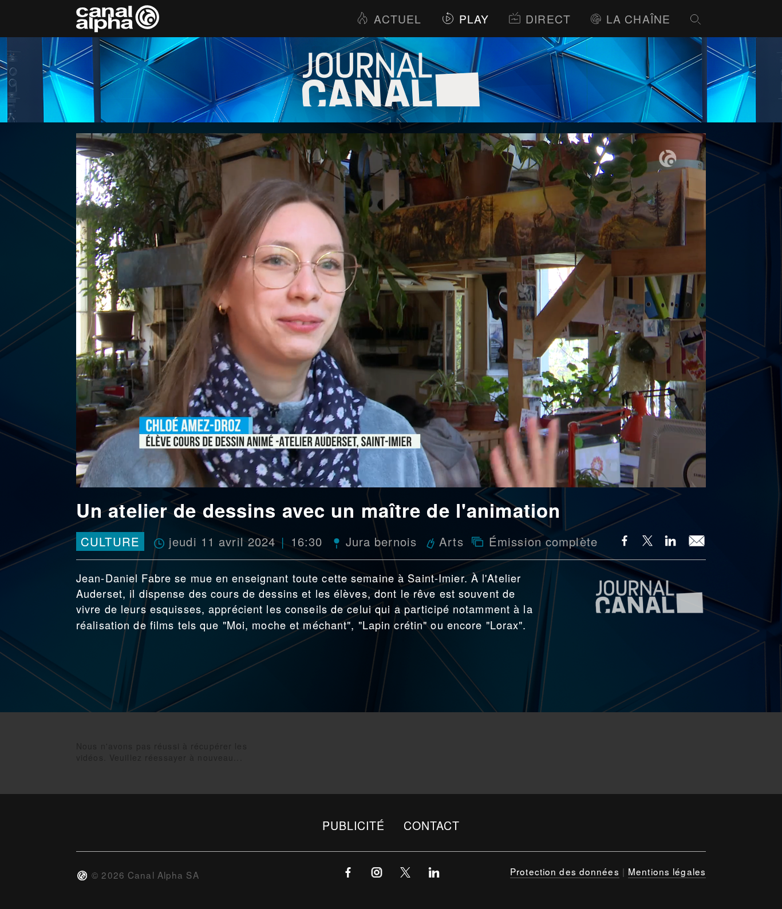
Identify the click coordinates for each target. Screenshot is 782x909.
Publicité (353, 825)
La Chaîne (638, 18)
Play (474, 18)
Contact (432, 825)
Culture (110, 541)
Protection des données (564, 871)
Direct (548, 18)
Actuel (397, 18)
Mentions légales (667, 871)
